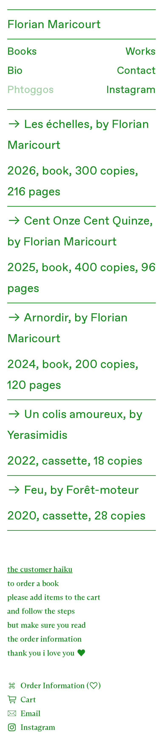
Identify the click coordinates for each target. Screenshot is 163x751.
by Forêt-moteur (94, 490)
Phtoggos (30, 90)
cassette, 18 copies (92, 461)
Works (140, 52)
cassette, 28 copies (93, 516)
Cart (26, 700)
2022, (23, 461)
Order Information (51, 686)
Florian (26, 25)
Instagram (131, 90)
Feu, (35, 490)
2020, (23, 516)
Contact (136, 71)
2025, (23, 268)
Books (22, 52)
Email (28, 714)
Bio (14, 71)
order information (51, 639)
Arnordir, (47, 318)
